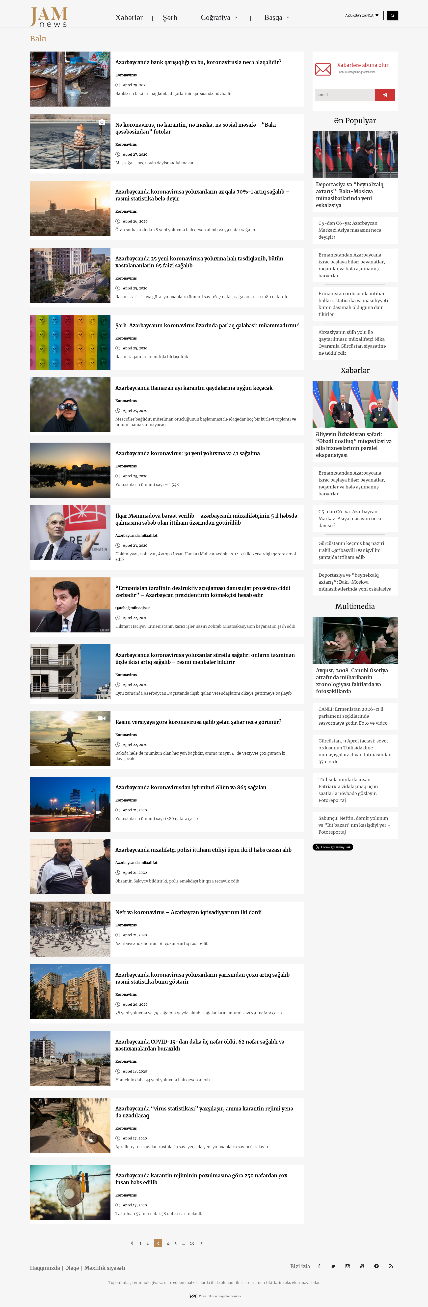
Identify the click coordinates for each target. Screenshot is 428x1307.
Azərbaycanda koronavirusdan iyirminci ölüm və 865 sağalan (191, 787)
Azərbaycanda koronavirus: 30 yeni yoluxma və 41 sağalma (187, 453)
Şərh (170, 17)
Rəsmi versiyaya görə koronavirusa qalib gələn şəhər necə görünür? (198, 722)
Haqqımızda (45, 1268)
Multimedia (355, 606)
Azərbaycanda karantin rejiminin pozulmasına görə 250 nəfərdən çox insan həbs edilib (201, 1179)
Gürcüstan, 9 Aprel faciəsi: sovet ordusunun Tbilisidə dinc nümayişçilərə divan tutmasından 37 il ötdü (355, 751)
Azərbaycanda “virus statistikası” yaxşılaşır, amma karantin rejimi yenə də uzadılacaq (204, 1112)
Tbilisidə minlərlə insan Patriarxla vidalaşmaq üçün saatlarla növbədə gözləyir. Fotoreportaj (348, 790)
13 (192, 1243)
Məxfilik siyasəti (104, 1268)
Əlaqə (72, 1268)
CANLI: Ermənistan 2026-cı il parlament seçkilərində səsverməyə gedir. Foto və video (353, 716)
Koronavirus (126, 75)
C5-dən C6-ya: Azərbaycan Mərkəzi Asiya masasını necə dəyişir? (350, 230)
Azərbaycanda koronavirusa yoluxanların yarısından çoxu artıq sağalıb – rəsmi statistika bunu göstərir (205, 978)
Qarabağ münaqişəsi (133, 608)
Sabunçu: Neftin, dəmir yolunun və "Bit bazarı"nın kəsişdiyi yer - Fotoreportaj (354, 825)
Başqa (273, 17)
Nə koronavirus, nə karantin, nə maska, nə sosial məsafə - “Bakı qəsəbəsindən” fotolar (195, 128)
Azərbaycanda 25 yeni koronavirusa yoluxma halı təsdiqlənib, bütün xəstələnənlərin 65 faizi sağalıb (199, 262)
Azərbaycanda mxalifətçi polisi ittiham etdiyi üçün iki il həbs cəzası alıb (203, 850)
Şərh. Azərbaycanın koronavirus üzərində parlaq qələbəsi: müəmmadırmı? (207, 325)
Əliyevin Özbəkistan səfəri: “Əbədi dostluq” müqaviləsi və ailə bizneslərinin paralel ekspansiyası (354, 444)
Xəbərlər (129, 17)
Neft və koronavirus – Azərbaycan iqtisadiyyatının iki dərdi (188, 912)
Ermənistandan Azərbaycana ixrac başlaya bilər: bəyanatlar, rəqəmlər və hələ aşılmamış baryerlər (352, 265)
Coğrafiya (215, 17)
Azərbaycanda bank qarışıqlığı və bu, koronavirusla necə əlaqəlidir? (198, 62)
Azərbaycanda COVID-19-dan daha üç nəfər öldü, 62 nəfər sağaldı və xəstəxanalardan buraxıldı (199, 1045)
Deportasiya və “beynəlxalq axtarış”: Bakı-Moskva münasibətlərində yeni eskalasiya (349, 194)
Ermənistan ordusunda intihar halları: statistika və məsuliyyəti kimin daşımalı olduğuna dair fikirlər (353, 304)
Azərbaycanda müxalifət (136, 535)
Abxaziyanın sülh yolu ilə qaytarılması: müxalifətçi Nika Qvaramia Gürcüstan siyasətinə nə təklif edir (352, 342)
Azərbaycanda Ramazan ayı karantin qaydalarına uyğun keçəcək (194, 388)
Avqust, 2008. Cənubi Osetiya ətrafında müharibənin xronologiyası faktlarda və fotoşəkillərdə (352, 680)
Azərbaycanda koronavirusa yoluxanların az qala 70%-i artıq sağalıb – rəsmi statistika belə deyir (202, 195)
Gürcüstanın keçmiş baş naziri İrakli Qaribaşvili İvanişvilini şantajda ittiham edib (351, 550)
